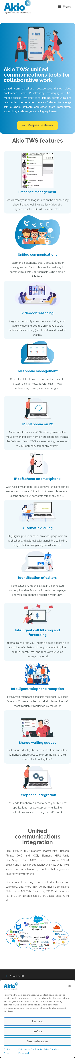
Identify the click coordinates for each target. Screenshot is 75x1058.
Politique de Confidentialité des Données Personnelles (38, 1051)
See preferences (37, 1041)
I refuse (37, 1031)
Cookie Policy (7, 1051)
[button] (69, 986)
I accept (37, 1021)
